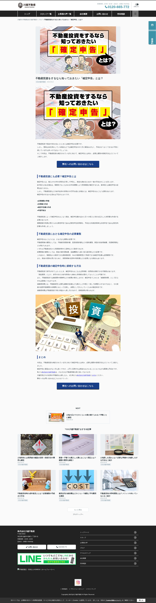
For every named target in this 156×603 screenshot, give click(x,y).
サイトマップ (91, 589)
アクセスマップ (85, 553)
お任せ (94, 375)
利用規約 (64, 589)
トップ (27, 14)
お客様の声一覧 (64, 14)
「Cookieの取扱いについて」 (113, 600)
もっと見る (78, 510)
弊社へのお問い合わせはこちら (78, 164)
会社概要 (83, 14)
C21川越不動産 (41, 82)
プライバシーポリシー (77, 589)
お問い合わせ (102, 14)
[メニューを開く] (135, 14)
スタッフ (83, 537)
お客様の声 (84, 543)
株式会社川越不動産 (48, 372)
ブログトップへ (78, 514)
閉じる (141, 600)
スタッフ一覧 (46, 14)
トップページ (84, 532)
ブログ (82, 548)
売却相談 (121, 14)
